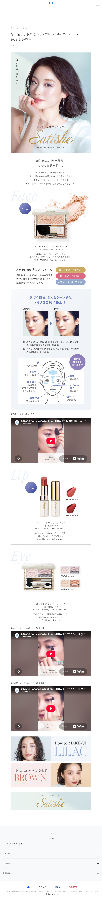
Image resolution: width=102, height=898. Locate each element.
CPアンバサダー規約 (91, 891)
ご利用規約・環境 (75, 891)
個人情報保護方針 (61, 891)
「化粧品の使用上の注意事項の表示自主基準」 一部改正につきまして (28, 891)
